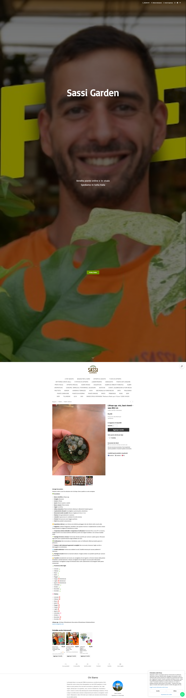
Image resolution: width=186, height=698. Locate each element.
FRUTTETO (57, 390)
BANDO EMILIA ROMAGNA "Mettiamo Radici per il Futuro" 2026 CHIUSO (108, 396)
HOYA (91, 390)
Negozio (54, 401)
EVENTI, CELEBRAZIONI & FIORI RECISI (120, 387)
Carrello (109, 666)
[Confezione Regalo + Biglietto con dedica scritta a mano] (86, 638)
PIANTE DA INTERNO (78, 393)
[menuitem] (131, 402)
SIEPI (58, 396)
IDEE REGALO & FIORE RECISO (105, 390)
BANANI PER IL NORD (83, 379)
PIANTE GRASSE (93, 393)
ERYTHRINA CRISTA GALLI (63, 382)
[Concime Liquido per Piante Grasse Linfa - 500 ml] (72, 638)
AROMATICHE (58, 387)
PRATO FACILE (59, 385)
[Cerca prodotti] (181, 366)
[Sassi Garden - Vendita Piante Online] (93, 369)
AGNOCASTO (109, 382)
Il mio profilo (77, 666)
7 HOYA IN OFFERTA (115, 379)
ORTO (119, 390)
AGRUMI (66, 390)
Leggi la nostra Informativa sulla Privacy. (159, 687)
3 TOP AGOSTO (69, 379)
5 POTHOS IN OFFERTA (81, 382)
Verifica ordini (87, 666)
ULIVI (75, 396)
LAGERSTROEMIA (97, 382)
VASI (81, 396)
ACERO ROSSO (85, 385)
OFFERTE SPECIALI (72, 385)
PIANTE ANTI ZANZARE (123, 382)
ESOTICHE (102, 387)
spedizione (110, 418)
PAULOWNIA (128, 390)
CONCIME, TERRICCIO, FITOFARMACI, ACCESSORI (81, 387)
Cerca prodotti (65, 666)
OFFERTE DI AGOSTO (99, 379)
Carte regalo (120, 666)
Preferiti (98, 666)
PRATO (103, 393)
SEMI (127, 393)
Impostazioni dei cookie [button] (166, 694)
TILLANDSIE (66, 396)
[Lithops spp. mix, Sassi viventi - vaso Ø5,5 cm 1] (78, 481)
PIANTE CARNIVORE (63, 393)
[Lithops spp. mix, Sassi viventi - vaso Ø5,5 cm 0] (68, 481)
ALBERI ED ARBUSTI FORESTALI (114, 385)
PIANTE (60, 401)
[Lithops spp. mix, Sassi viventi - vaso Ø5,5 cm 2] (89, 481)
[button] (113, 437)
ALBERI (129, 385)
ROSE (121, 393)
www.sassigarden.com (58, 624)
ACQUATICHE (97, 385)
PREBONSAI (112, 393)
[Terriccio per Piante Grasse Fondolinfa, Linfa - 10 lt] (58, 638)
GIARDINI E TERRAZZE (79, 390)
